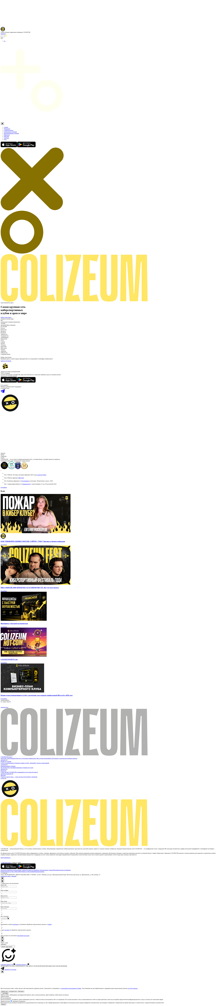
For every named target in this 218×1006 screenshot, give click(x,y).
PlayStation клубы (24, 871)
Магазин (6, 136)
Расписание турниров (10, 132)
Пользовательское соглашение (62, 870)
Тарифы (32, 871)
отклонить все (13, 991)
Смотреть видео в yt (22, 964)
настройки (5, 993)
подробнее (4, 487)
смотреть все (4, 707)
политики (15, 924)
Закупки (6, 138)
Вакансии (7, 135)
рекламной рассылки (23, 935)
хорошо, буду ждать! (7, 946)
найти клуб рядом (6, 361)
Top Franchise (25, 481)
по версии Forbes (41, 475)
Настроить (21, 991)
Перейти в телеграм (10, 969)
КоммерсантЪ (26, 484)
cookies (50, 924)
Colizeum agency (8, 130)
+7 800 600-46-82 (5, 862)
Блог (5, 139)
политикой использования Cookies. (71, 988)
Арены (6, 127)
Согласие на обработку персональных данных (39, 870)
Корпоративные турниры (11, 133)
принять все (4, 991)
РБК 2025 (21, 478)
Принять (3, 1004)
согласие (6, 930)
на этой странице (133, 988)
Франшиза (7, 128)
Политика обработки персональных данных (13, 870)
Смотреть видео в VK (7, 964)
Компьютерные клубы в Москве (10, 871)
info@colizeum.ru (5, 857)
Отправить (4, 918)
